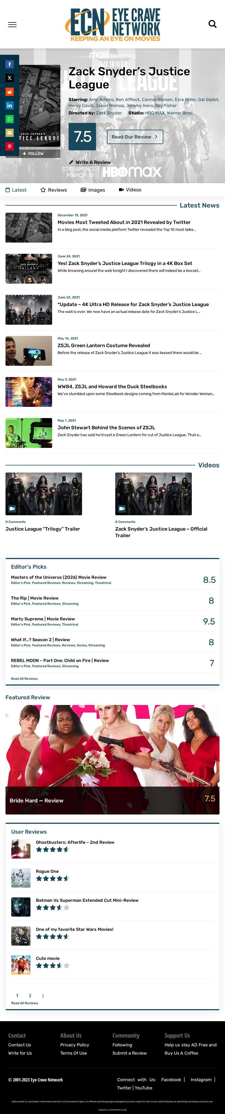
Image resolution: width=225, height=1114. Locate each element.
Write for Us (20, 1053)
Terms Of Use (73, 1053)
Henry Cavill (81, 105)
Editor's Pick (20, 583)
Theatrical (103, 583)
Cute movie (48, 958)
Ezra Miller (185, 99)
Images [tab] (96, 189)
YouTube (143, 1087)
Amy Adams (101, 99)
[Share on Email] (9, 133)
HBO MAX (155, 113)
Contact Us (19, 1044)
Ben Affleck (128, 99)
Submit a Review (130, 1053)
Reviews (68, 583)
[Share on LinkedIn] (9, 105)
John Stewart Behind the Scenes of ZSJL (106, 428)
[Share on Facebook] (9, 64)
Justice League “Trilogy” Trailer (42, 529)
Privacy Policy (74, 1044)
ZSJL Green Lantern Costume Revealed (104, 345)
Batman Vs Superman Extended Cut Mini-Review (87, 900)
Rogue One (47, 871)
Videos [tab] (133, 189)
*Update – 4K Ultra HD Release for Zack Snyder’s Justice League (133, 304)
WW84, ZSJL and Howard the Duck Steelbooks (112, 387)
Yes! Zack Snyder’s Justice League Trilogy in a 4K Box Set (125, 263)
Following (122, 1044)
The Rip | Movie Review (34, 598)
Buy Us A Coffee (181, 1053)
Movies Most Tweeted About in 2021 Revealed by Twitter (124, 222)
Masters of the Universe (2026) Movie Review (58, 577)
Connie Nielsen (157, 99)
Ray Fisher (166, 105)
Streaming (85, 583)
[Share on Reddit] (9, 92)
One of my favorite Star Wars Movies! (74, 929)
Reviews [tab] (57, 189)
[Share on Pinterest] (9, 146)
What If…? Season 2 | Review (40, 639)
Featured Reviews (46, 583)
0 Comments (15, 522)
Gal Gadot (208, 99)
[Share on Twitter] (9, 78)
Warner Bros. (180, 113)
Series (82, 645)
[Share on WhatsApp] (9, 119)
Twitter (124, 1087)
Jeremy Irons (139, 105)
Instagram (201, 1079)
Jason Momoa (109, 105)
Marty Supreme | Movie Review (43, 618)
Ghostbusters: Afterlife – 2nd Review (75, 842)
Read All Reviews (24, 679)
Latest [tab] (19, 189)
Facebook (171, 1079)
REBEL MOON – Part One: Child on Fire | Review (60, 660)
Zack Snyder (109, 113)
